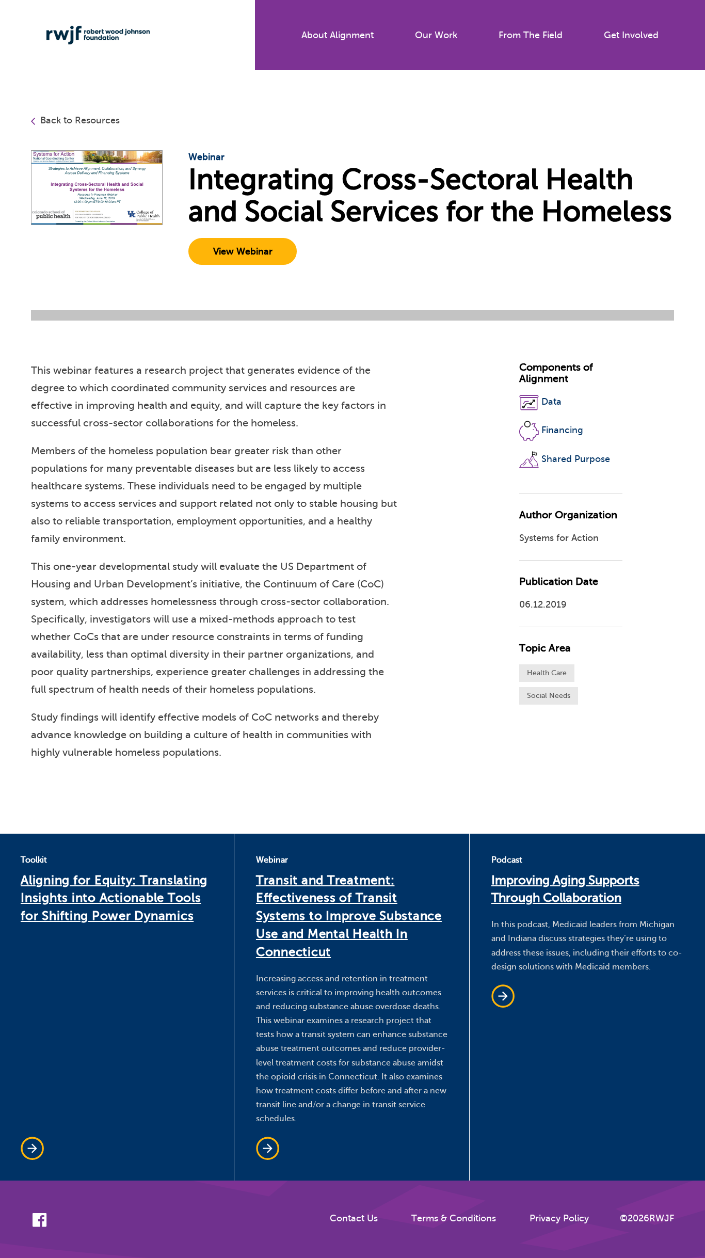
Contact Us (354, 1218)
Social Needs (548, 695)
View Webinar (243, 251)
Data (551, 402)
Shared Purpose (575, 458)
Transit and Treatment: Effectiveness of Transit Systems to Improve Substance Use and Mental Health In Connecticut (349, 916)
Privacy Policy (559, 1218)
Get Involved (631, 35)
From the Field (531, 35)
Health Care (547, 673)
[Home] (90, 35)
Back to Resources (80, 120)
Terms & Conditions (453, 1218)
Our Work (436, 35)
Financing (562, 430)
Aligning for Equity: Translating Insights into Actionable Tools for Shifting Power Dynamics (114, 898)
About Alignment (337, 35)
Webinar (206, 157)
